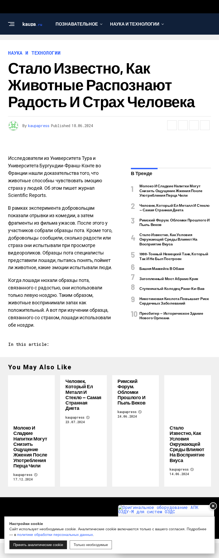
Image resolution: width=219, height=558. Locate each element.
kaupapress (38, 125)
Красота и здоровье (136, 45)
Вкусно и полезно (76, 45)
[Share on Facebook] (172, 125)
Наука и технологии (134, 23)
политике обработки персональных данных (55, 534)
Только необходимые (91, 545)
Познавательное (77, 23)
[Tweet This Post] (183, 125)
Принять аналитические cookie (38, 545)
